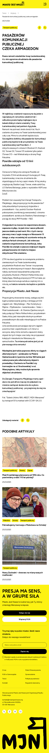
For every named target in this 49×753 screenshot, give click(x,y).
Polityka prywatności (32, 679)
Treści (4, 13)
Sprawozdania (30, 674)
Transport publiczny (10, 28)
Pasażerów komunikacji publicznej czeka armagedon (20, 17)
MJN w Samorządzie (9, 674)
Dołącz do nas (24, 613)
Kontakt (5, 683)
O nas (4, 670)
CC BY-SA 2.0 (35, 400)
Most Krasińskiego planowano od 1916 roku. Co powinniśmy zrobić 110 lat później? (23, 476)
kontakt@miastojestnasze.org (12, 700)
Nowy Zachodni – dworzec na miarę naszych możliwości (22, 573)
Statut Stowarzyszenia (33, 670)
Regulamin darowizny (32, 683)
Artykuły (13, 13)
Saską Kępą (7, 278)
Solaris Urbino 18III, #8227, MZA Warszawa (25, 397)
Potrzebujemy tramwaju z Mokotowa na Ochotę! (24, 525)
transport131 (10, 400)
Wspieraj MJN (24, 619)
